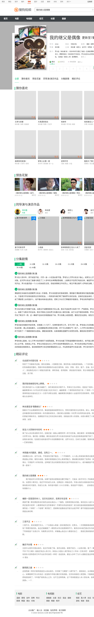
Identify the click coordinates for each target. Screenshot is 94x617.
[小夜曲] (48, 230)
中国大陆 (74, 44)
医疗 (35, 2)
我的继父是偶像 (29, 476)
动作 (28, 598)
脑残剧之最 (27, 568)
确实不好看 (27, 545)
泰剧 (69, 598)
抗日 (59, 598)
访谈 (89, 598)
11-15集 (45, 264)
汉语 (42, 2)
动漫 (53, 19)
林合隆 (57, 47)
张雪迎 (90, 47)
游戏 (77, 601)
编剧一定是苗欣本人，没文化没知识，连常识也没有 (44, 499)
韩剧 (53, 601)
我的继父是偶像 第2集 (27, 289)
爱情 (23, 598)
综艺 (41, 19)
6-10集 (32, 264)
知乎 (16, 2)
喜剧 (88, 44)
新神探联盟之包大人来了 (70, 247)
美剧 (48, 601)
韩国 (23, 601)
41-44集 (32, 267)
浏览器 (46, 610)
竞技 (87, 601)
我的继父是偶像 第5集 (27, 337)
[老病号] (71, 105)
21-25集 (71, 264)
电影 (17, 19)
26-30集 (84, 264)
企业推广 (31, 610)
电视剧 (29, 19)
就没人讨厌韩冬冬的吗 (32, 430)
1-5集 (20, 264)
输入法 (39, 610)
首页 (6, 19)
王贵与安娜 (19, 122)
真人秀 (83, 598)
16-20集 (58, 264)
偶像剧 (48, 598)
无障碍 (89, 2)
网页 (3, 2)
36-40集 (20, 267)
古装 (54, 598)
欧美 (18, 601)
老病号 (63, 122)
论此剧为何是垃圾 (30, 361)
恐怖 (33, 598)
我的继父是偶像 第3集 (27, 305)
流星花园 (87, 247)
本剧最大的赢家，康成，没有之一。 (38, 453)
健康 (64, 19)
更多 (82, 57)
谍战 (64, 598)
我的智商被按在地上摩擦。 (34, 384)
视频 (29, 2)
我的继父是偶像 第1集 (27, 273)
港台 (28, 601)
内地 (33, 601)
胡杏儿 (78, 47)
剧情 (92, 44)
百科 (61, 2)
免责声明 (53, 610)
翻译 (48, 2)
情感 (77, 598)
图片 (22, 2)
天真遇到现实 (43, 122)
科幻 (38, 598)
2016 (56, 44)
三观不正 (26, 522)
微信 (9, 2)
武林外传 (64, 161)
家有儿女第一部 (44, 161)
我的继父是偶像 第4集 (27, 321)
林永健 (73, 47)
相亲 (82, 601)
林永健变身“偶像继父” (31, 407)
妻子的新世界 (20, 247)
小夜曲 (40, 247)
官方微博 (62, 610)
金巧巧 (84, 47)
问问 (55, 2)
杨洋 (57, 601)
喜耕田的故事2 (20, 161)
